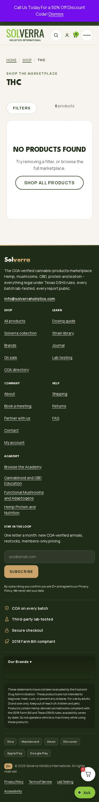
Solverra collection (20, 332)
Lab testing (62, 357)
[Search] (56, 35)
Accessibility (13, 791)
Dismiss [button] (56, 14)
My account (14, 442)
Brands (10, 344)
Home (11, 60)
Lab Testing (65, 781)
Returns (59, 405)
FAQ (55, 418)
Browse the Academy (22, 466)
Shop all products (49, 183)
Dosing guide (64, 320)
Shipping (59, 393)
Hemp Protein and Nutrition (20, 509)
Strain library (63, 332)
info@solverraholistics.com (29, 298)
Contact (11, 430)
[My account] (67, 35)
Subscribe (21, 571)
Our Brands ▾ (20, 662)
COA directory (16, 369)
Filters (21, 108)
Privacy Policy (13, 781)
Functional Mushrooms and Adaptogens (24, 494)
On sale (10, 357)
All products (14, 320)
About (9, 393)
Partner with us (17, 418)
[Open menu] (87, 35)
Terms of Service (40, 781)
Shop (27, 60)
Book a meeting (17, 405)
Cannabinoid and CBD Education (23, 480)
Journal (58, 344)
